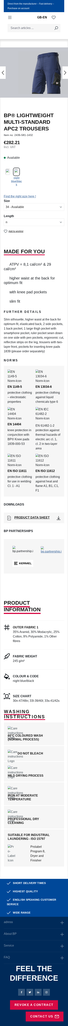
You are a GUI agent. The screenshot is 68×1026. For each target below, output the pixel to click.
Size (7, 201)
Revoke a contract (34, 1004)
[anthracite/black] (7, 171)
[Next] (65, 72)
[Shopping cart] (58, 17)
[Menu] (10, 17)
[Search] (56, 28)
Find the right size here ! (20, 196)
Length (9, 216)
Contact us (41, 1016)
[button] (34, 313)
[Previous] (3, 72)
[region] (34, 72)
